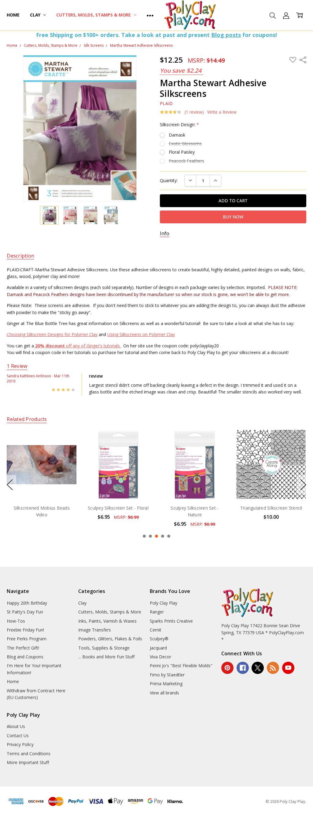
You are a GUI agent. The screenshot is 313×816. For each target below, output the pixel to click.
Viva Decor (160, 657)
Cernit (155, 630)
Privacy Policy (20, 744)
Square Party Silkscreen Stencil (272, 508)
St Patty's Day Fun (25, 612)
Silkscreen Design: (179, 124)
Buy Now (42, 487)
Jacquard (158, 648)
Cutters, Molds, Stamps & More (94, 15)
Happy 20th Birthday (27, 603)
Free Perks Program (26, 639)
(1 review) (194, 112)
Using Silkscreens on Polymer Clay (141, 334)
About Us (16, 726)
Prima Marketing (166, 683)
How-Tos (16, 621)
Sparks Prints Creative (171, 621)
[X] (258, 668)
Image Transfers (94, 630)
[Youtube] (288, 668)
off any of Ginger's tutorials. (78, 346)
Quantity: (169, 180)
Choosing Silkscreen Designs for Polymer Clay (52, 334)
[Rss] (273, 668)
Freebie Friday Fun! (25, 630)
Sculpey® (159, 639)
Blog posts (226, 34)
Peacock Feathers (186, 161)
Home (13, 15)
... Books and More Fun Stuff (106, 657)
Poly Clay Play (163, 603)
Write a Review (222, 112)
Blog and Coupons (25, 657)
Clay (36, 15)
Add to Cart (42, 473)
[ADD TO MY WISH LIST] (66, 450)
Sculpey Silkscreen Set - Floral (42, 508)
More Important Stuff (28, 762)
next (303, 484)
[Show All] (150, 15)
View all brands (164, 693)
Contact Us (18, 735)
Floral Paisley (182, 152)
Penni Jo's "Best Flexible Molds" (181, 665)
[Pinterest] (227, 668)
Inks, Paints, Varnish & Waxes (107, 621)
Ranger (157, 612)
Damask (177, 135)
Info (164, 233)
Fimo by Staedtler (167, 675)
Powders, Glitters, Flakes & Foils (110, 639)
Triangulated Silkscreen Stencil (195, 508)
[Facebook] (243, 668)
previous (9, 484)
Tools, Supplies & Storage (104, 648)
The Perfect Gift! (23, 648)
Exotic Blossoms (185, 143)
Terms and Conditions (28, 753)
